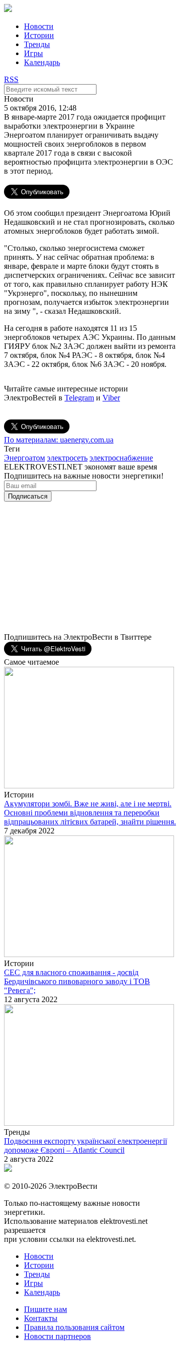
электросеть (67, 458)
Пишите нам (45, 1309)
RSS (11, 79)
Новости (39, 26)
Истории (39, 35)
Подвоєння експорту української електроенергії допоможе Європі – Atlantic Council (85, 1145)
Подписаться (28, 496)
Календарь (42, 62)
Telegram (79, 397)
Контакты (41, 1318)
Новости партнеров (57, 1336)
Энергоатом (24, 458)
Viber (111, 397)
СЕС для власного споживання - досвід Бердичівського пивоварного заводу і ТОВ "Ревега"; (77, 981)
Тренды (37, 44)
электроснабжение (121, 458)
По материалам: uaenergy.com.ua (59, 439)
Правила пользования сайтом (74, 1327)
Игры (33, 53)
